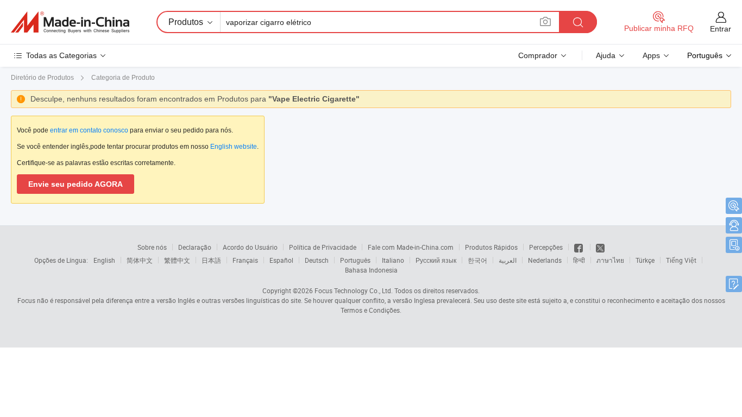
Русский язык (436, 260)
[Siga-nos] (600, 247)
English (104, 260)
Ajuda (605, 55)
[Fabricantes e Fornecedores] (70, 22)
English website (233, 146)
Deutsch (317, 260)
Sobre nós (152, 247)
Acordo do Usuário (250, 247)
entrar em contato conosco (89, 130)
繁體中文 (177, 260)
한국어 (477, 260)
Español (281, 260)
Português (355, 260)
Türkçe (645, 260)
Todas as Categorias (61, 55)
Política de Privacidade (322, 247)
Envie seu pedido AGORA (75, 184)
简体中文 (140, 260)
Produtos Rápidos (491, 247)
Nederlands (545, 260)
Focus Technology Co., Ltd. (354, 290)
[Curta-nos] (579, 247)
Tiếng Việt (681, 260)
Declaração (194, 247)
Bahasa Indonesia (371, 270)
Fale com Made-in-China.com (411, 247)
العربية (508, 260)
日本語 (211, 260)
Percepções (546, 247)
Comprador (537, 55)
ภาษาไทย (610, 260)
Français (245, 260)
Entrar (720, 28)
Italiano (393, 260)
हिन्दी (579, 260)
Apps (651, 55)
